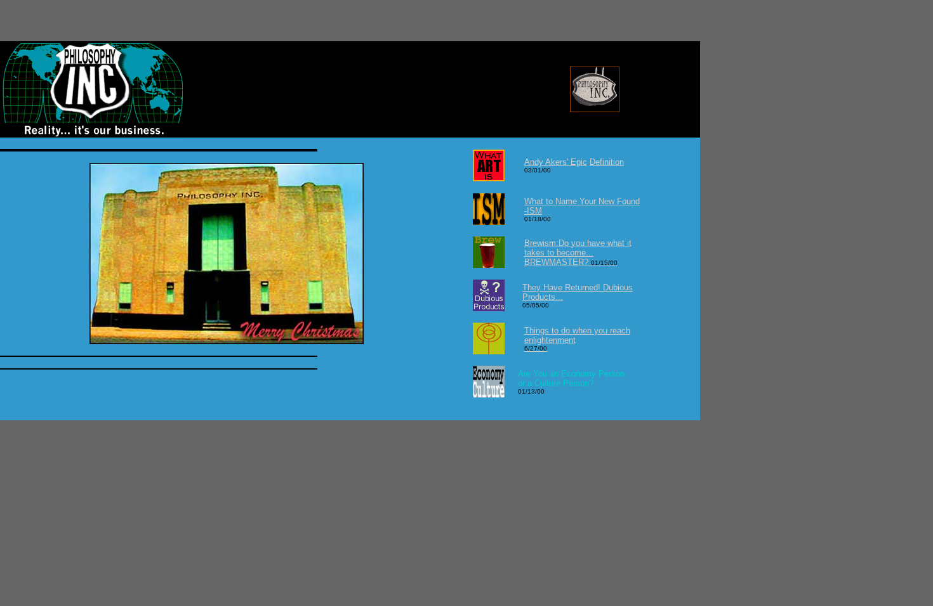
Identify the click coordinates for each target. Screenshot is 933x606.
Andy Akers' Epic (555, 162)
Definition (607, 162)
